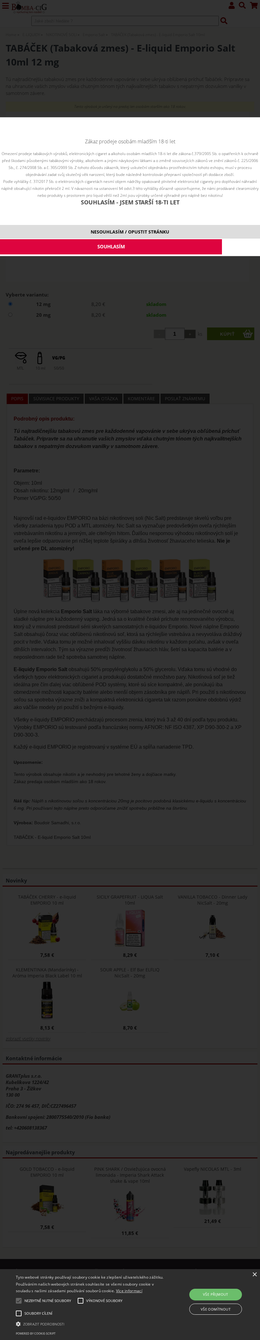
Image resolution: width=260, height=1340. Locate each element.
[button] (90, 1323)
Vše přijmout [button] (215, 1294)
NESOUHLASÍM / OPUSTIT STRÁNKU (130, 232)
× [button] (254, 1274)
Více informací (129, 1290)
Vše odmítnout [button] (216, 1309)
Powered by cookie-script (35, 1333)
